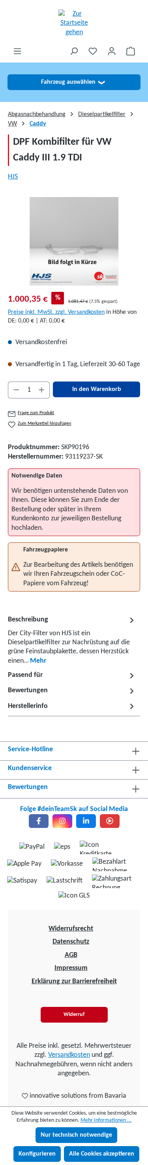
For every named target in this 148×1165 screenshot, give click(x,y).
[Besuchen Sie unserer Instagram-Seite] (62, 821)
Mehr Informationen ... (106, 1120)
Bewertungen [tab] (28, 690)
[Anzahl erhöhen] (42, 390)
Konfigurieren (37, 1154)
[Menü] (17, 51)
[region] (74, 241)
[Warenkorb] (130, 51)
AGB (71, 955)
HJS (13, 177)
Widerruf (74, 1015)
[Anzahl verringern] (16, 390)
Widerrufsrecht (71, 929)
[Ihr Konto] (111, 51)
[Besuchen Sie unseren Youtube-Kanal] (110, 821)
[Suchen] (73, 51)
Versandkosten (69, 1055)
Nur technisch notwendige (76, 1135)
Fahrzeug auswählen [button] (73, 82)
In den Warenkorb (96, 389)
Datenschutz (70, 942)
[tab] (72, 639)
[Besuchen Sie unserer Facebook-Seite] (39, 821)
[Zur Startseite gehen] (74, 23)
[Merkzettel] (92, 51)
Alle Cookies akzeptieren (101, 1154)
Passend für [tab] (25, 675)
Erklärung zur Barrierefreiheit (74, 981)
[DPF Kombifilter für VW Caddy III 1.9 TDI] (74, 241)
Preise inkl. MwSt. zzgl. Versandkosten (56, 312)
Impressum (71, 968)
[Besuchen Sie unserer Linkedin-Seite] (86, 821)
